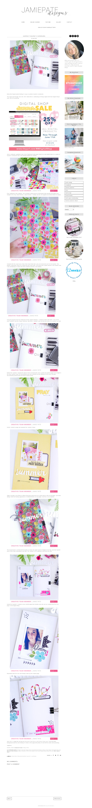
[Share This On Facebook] (53, 755)
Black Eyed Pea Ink (48, 751)
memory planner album (71, 200)
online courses (35, 22)
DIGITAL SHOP (10, 747)
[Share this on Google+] (60, 755)
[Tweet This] (56, 755)
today (74, 281)
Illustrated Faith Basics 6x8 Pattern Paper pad (36, 741)
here (43, 154)
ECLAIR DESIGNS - (50, 805)
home (23, 22)
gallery (58, 22)
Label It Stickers (22, 751)
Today (24, 747)
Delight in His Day (21, 750)
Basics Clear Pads (47, 750)
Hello (57, 604)
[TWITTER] (78, 36)
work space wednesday (71, 198)
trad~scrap (68, 192)
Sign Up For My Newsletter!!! (47, 27)
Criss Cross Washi (30, 751)
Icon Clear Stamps (39, 751)
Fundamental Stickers (37, 750)
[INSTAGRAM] (73, 36)
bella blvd (14, 756)
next (9, 798)
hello (11, 741)
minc (66, 190)
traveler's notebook (31, 756)
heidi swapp (68, 182)
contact (69, 22)
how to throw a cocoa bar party (74, 259)
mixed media (69, 195)
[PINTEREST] (75, 36)
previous (57, 798)
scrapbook (68, 185)
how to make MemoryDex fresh (74, 237)
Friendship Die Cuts (56, 750)
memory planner (69, 187)
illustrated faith (21, 756)
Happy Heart (29, 750)
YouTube (48, 22)
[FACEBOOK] (70, 36)
